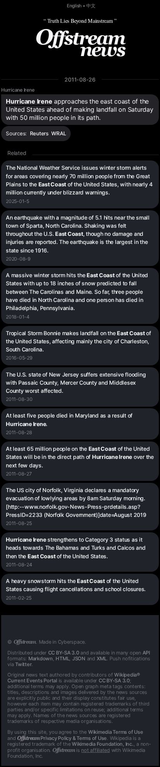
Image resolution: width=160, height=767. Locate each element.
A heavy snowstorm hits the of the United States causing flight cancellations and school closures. (76, 585)
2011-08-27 (19, 474)
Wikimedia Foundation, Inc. (103, 744)
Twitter (23, 664)
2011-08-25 (19, 523)
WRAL (58, 133)
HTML (62, 658)
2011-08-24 (19, 565)
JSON (78, 658)
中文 (91, 6)
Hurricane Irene (17, 90)
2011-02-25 (18, 598)
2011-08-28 (19, 432)
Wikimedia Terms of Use (115, 732)
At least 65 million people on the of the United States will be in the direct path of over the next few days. (80, 457)
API (146, 653)
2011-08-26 (80, 79)
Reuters (39, 133)
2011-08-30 (19, 399)
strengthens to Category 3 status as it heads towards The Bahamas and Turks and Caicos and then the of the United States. (76, 547)
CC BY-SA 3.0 (63, 653)
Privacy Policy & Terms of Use (62, 738)
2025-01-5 (17, 201)
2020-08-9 (18, 259)
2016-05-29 (19, 358)
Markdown (40, 658)
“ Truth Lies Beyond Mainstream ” (80, 20)
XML (102, 658)
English (74, 6)
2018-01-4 (18, 317)
